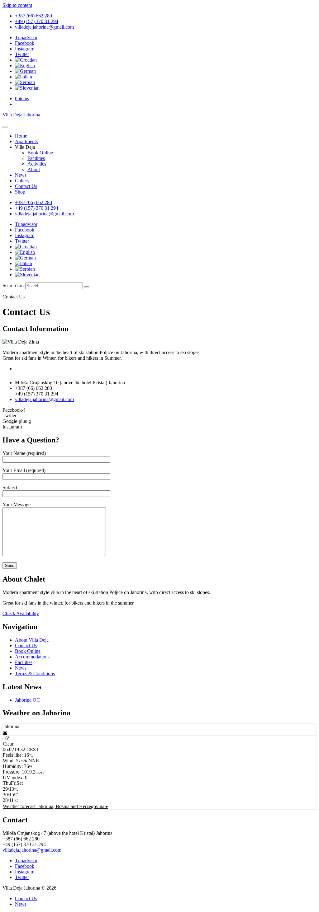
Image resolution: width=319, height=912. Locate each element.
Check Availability (20, 613)
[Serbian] (25, 82)
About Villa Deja (32, 640)
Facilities (36, 158)
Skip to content (17, 5)
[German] (25, 71)
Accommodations (32, 656)
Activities (36, 163)
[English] (25, 65)
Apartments (26, 141)
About (33, 169)
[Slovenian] (27, 88)
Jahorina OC (27, 700)
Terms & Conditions (35, 673)
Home (21, 135)
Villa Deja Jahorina (21, 114)
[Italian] (23, 76)
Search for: (13, 285)
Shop (20, 191)
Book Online (40, 152)
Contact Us (26, 186)
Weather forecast (55, 806)
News (20, 175)
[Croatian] (26, 60)
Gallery (22, 180)
